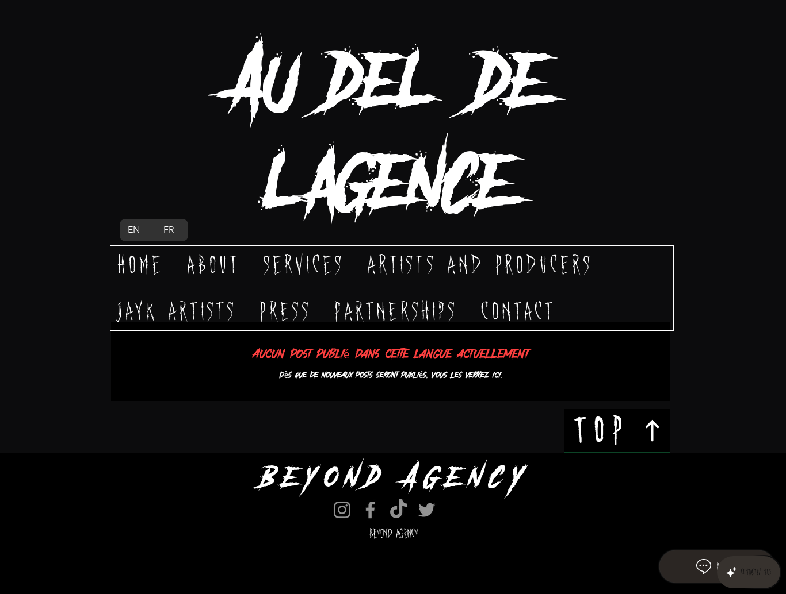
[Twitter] (426, 510)
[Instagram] (342, 510)
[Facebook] (370, 510)
